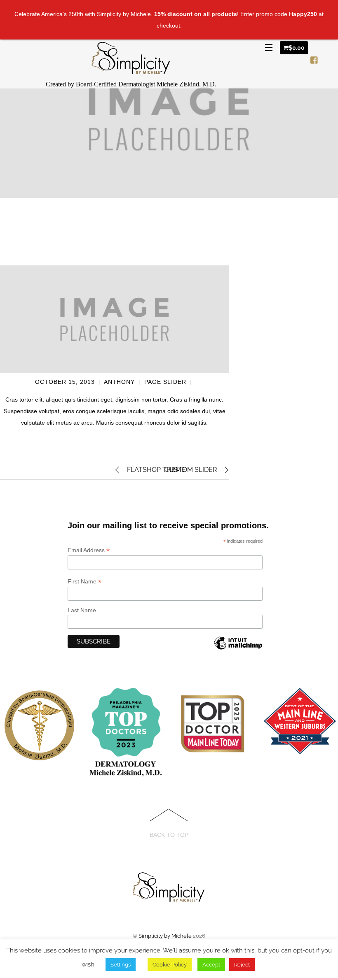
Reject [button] (242, 965)
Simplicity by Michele (165, 936)
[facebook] (314, 58)
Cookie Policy (170, 965)
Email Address (89, 550)
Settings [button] (120, 965)
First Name (84, 581)
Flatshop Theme (156, 470)
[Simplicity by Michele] (131, 69)
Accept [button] (211, 965)
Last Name (82, 610)
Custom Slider (190, 470)
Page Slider (165, 382)
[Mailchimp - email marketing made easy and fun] (238, 650)
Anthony (119, 382)
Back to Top (169, 835)
